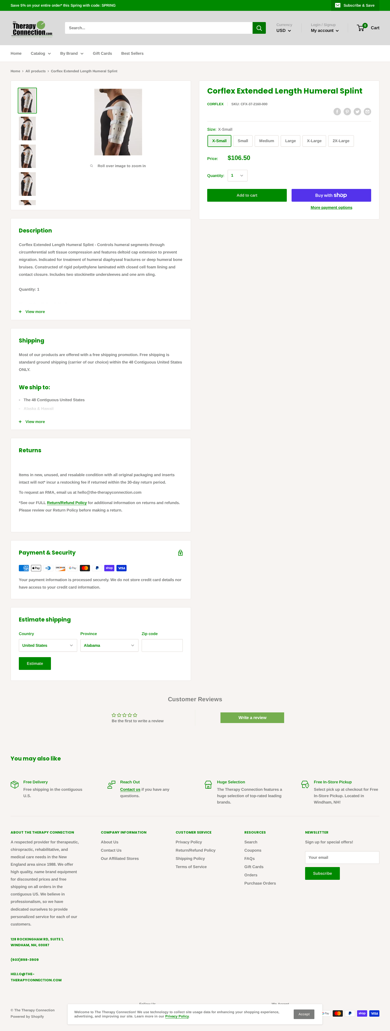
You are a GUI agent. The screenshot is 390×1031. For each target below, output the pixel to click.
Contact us (130, 789)
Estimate (35, 663)
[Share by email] (367, 111)
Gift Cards (102, 53)
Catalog (38, 53)
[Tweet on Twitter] (357, 111)
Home (16, 53)
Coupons (252, 850)
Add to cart (247, 195)
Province (88, 633)
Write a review (252, 717)
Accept (304, 1014)
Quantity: (215, 175)
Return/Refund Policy (67, 502)
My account (323, 30)
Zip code (150, 633)
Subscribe (322, 873)
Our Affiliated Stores (120, 858)
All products (35, 71)
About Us (109, 842)
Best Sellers (132, 53)
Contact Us (111, 850)
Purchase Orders (260, 883)
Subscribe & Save (359, 5)
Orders (250, 875)
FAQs (249, 858)
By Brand (69, 53)
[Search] (259, 28)
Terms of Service (191, 866)
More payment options (331, 207)
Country (26, 633)
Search (250, 842)
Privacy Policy (189, 842)
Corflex (215, 104)
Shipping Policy (190, 858)
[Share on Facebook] (337, 111)
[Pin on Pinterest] (347, 111)
